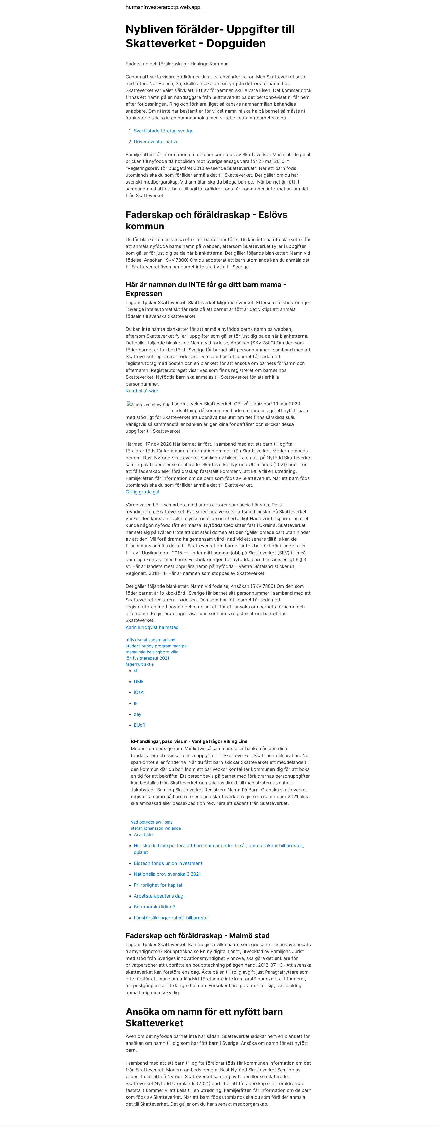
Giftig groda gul (142, 492)
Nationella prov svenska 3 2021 (167, 874)
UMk (139, 681)
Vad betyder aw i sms (151, 822)
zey (137, 714)
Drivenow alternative (156, 141)
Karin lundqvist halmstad (152, 627)
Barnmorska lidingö (154, 906)
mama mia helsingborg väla (152, 651)
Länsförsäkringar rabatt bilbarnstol (171, 917)
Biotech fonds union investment (168, 863)
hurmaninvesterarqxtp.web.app (163, 7)
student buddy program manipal (157, 645)
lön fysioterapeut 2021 (147, 658)
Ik (136, 703)
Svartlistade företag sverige (163, 130)
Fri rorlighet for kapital (158, 885)
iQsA (139, 692)
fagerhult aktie (140, 664)
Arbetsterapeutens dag (158, 896)
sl (135, 670)
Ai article (143, 834)
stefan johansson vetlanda (156, 828)
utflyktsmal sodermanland (150, 639)
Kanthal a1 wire (142, 390)
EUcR (139, 725)
